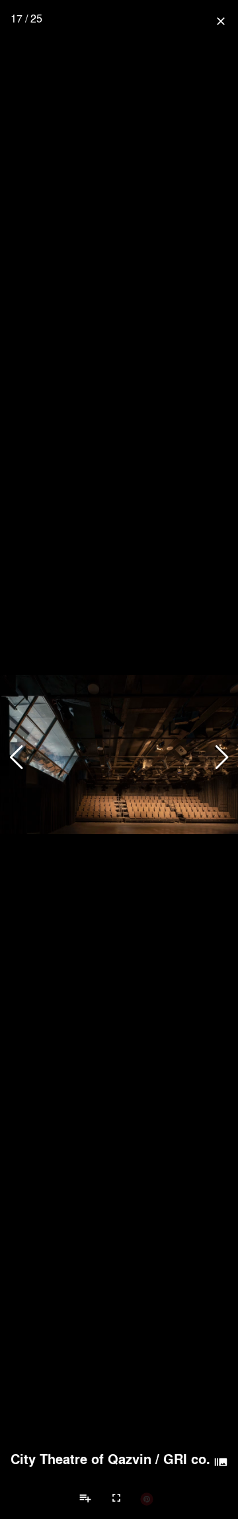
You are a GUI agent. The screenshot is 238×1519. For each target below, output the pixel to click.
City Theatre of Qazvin (81, 1459)
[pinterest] (146, 1498)
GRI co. (186, 1459)
